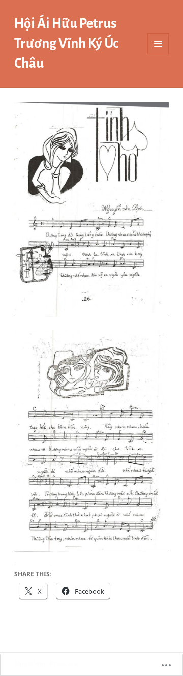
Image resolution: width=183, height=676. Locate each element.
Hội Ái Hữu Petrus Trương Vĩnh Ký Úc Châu (66, 43)
